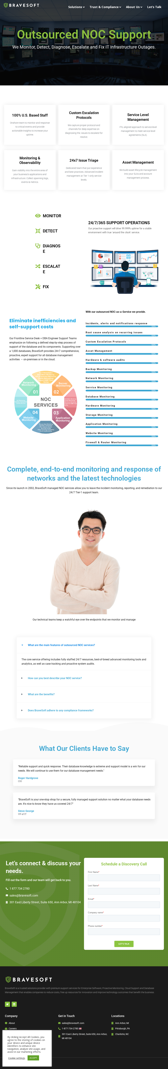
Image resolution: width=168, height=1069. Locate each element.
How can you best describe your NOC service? (55, 678)
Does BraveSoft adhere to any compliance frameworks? (61, 710)
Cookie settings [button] (16, 1057)
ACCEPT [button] (33, 1057)
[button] (84, 645)
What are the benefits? (41, 694)
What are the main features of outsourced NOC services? (61, 645)
